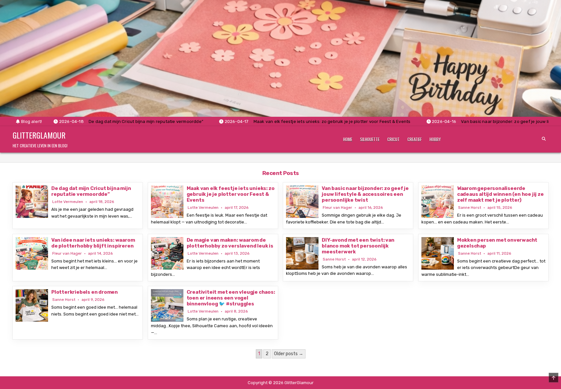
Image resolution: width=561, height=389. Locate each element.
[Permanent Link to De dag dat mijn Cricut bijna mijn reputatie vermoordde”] (32, 201)
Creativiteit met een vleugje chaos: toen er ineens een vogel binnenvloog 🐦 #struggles (231, 298)
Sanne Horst (469, 207)
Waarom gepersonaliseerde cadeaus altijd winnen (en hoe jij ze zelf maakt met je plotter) (500, 194)
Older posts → (288, 353)
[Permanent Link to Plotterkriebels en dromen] (32, 305)
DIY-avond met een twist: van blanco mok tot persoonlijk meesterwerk (358, 246)
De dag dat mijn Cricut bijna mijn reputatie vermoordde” (91, 191)
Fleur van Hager (337, 207)
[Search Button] (544, 139)
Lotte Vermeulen (67, 202)
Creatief (414, 139)
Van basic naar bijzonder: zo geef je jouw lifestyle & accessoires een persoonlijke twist (365, 194)
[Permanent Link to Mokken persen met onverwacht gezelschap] (437, 253)
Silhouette (370, 139)
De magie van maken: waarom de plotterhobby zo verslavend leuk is (230, 243)
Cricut (393, 139)
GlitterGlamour (39, 135)
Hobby (435, 139)
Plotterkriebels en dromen (84, 292)
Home (347, 139)
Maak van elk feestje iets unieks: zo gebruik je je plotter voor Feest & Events (231, 194)
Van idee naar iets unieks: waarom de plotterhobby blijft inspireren (93, 243)
